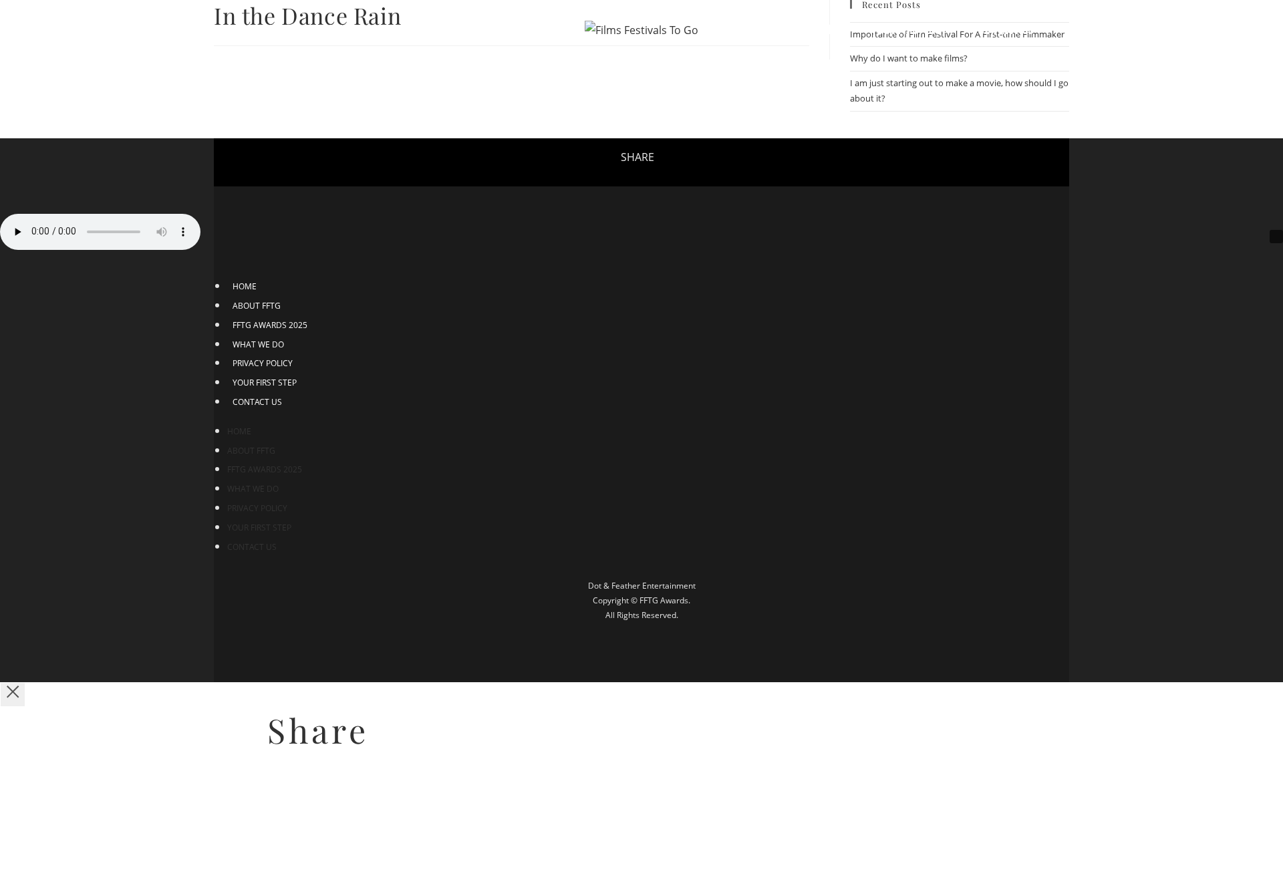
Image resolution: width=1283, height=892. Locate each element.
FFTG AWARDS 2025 (270, 325)
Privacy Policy (263, 363)
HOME (245, 286)
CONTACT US (257, 402)
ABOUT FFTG (257, 305)
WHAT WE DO (258, 344)
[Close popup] (12, 694)
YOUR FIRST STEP (265, 382)
